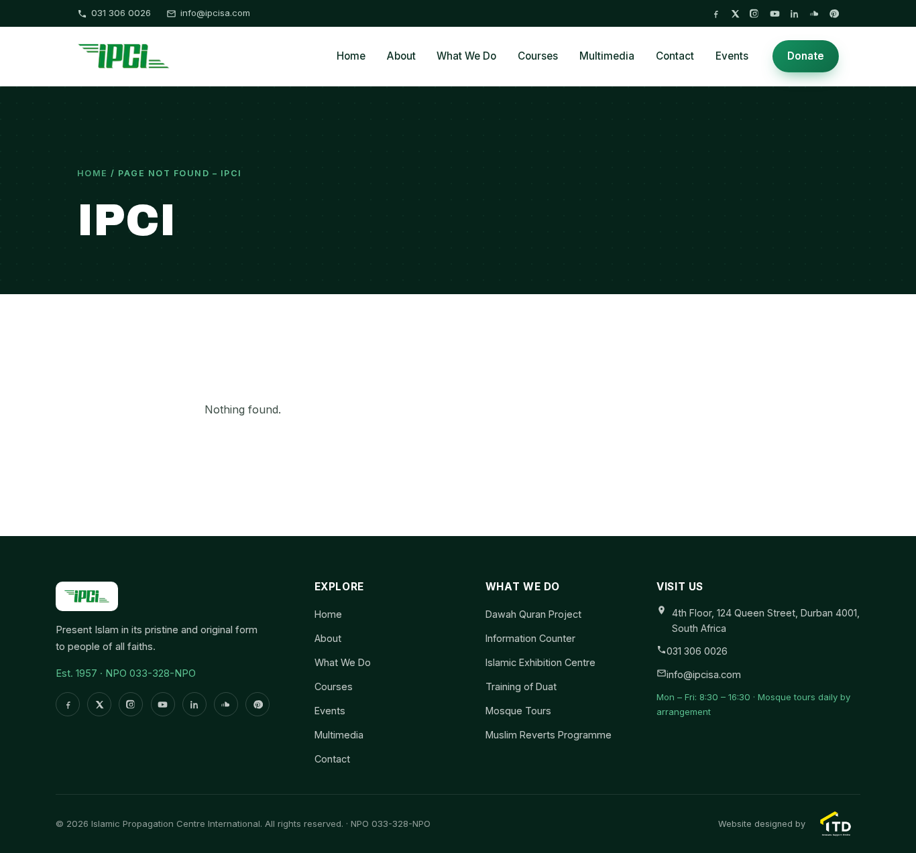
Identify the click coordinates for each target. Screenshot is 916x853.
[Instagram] (755, 14)
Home (351, 56)
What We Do (466, 56)
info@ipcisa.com (215, 12)
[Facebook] (716, 14)
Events (731, 56)
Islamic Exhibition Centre (540, 662)
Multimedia (606, 56)
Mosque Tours (518, 710)
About (401, 56)
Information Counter (530, 638)
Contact (675, 56)
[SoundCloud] (814, 14)
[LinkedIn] (794, 14)
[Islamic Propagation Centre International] (123, 56)
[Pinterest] (834, 14)
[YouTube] (775, 14)
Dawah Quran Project (533, 614)
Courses (538, 56)
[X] (735, 14)
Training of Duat (521, 686)
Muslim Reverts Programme (548, 734)
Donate (805, 56)
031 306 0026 (121, 12)
